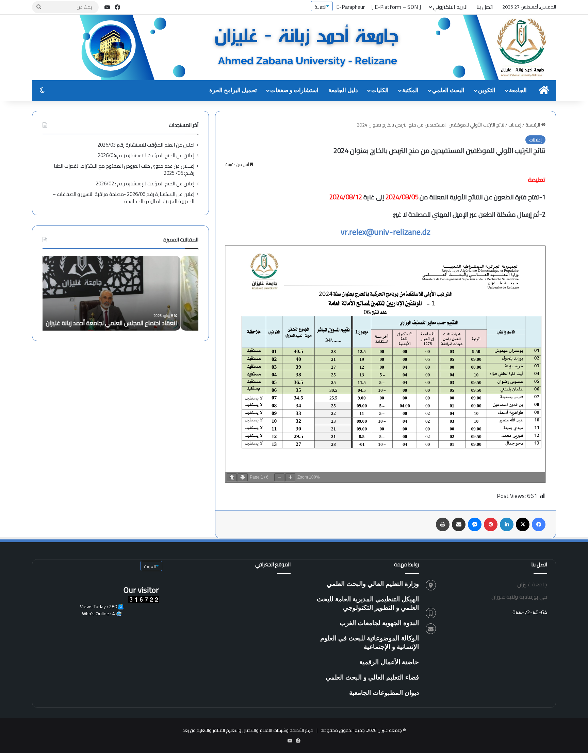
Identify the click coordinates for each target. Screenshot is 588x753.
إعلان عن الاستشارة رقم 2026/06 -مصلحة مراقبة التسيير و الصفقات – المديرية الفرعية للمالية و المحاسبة (123, 197)
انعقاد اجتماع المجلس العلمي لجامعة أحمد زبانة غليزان (129, 323)
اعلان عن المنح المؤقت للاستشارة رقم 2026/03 (145, 144)
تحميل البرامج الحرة (233, 90)
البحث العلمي (448, 90)
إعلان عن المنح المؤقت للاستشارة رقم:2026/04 (146, 155)
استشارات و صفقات (294, 90)
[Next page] (243, 477)
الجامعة (518, 90)
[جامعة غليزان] (318, 48)
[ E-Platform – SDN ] (396, 7)
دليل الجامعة (343, 90)
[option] (120, 293)
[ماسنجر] (474, 524)
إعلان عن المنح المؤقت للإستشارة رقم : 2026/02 (145, 183)
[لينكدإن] (506, 524)
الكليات (380, 90)
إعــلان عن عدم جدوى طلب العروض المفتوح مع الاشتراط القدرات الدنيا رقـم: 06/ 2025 (124, 169)
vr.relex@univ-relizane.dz (385, 231)
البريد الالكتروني (450, 7)
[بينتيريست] (490, 524)
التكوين (486, 90)
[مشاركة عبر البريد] (459, 524)
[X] (522, 524)
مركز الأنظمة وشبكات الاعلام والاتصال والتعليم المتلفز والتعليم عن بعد (247, 730)
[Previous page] (232, 477)
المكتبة (410, 90)
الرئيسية (533, 124)
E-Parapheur (350, 7)
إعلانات (514, 124)
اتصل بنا (485, 7)
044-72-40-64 (529, 612)
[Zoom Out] (279, 477)
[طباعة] (443, 524)
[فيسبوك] (538, 524)
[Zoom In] (290, 477)
